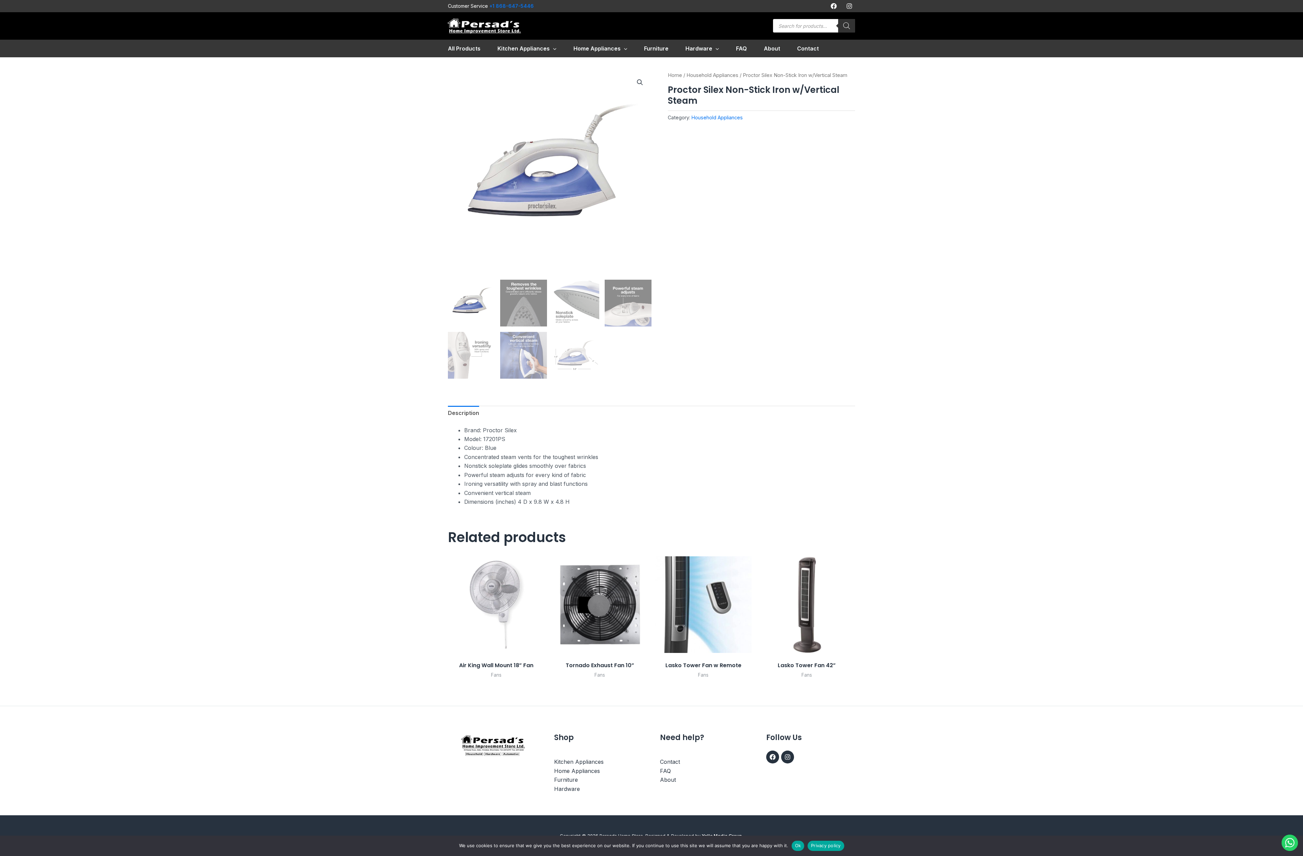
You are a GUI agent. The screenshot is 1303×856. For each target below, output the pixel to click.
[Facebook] (833, 6)
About (668, 779)
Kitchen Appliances (579, 761)
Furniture (566, 779)
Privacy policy (826, 845)
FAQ (665, 771)
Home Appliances (577, 771)
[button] (553, 48)
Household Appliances (712, 75)
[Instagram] (849, 6)
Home (675, 75)
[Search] (846, 26)
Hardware (567, 788)
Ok (798, 845)
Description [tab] (463, 413)
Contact (670, 761)
